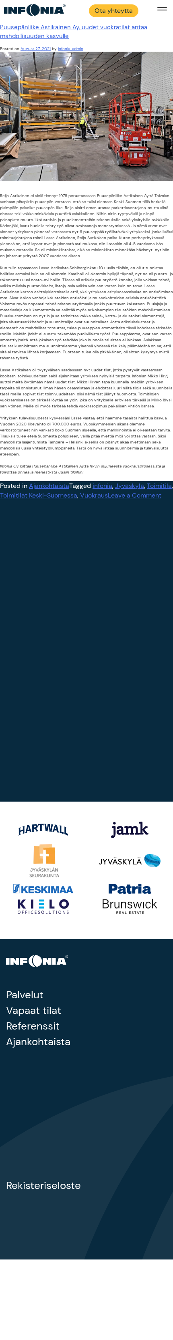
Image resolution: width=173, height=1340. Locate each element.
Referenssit (33, 1026)
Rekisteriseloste (43, 1185)
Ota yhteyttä (114, 10)
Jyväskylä (129, 486)
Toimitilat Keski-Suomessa (38, 495)
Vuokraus (94, 495)
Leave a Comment (134, 495)
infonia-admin (70, 48)
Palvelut (24, 994)
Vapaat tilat (33, 1010)
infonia (102, 486)
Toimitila (159, 486)
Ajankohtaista (49, 486)
